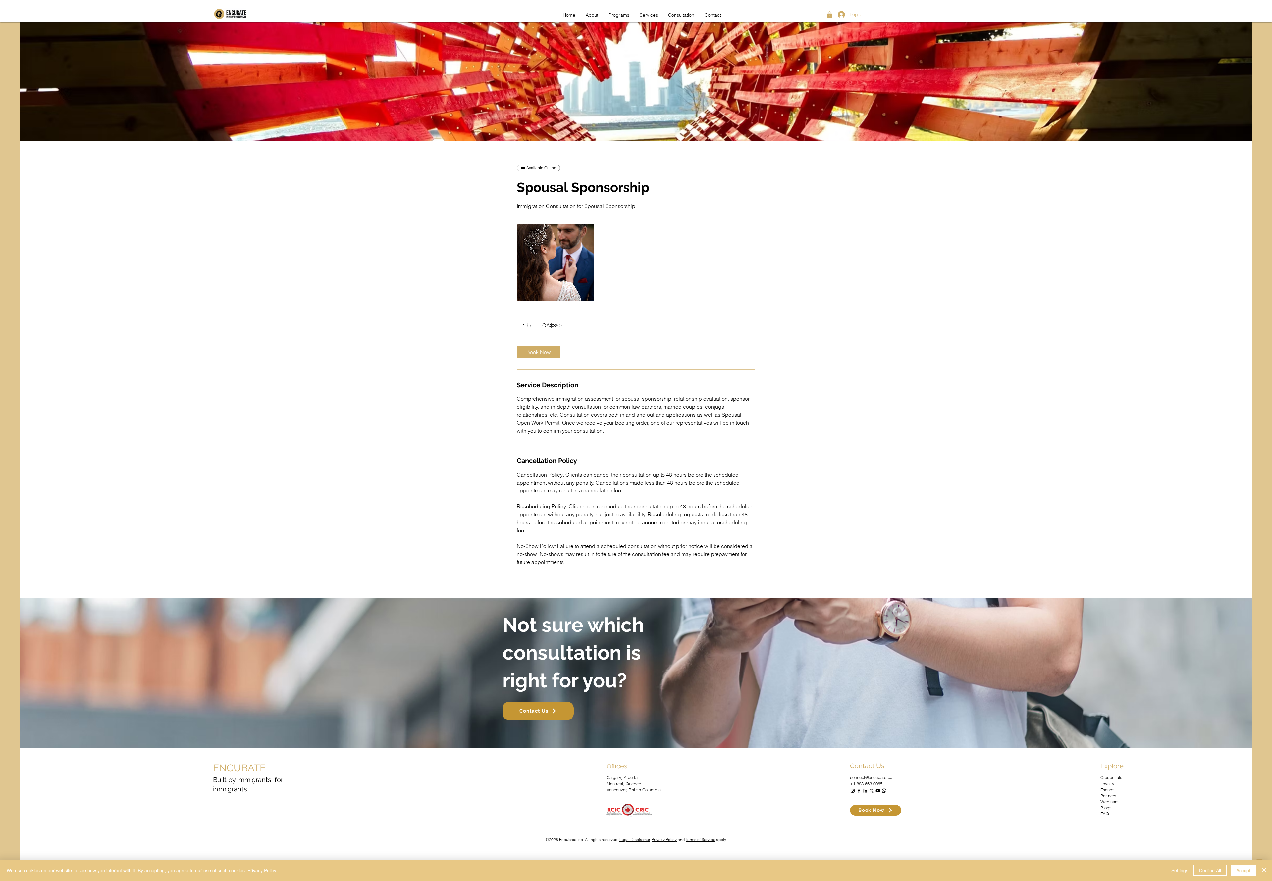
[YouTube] (877, 790)
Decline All (1210, 870)
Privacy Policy (664, 839)
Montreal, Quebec (624, 783)
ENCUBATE (239, 768)
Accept (1243, 870)
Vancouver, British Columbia (634, 789)
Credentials (1111, 777)
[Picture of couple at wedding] (555, 262)
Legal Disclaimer (634, 839)
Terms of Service (700, 839)
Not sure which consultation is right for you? (573, 652)
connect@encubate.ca (871, 777)
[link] (538, 352)
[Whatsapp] (884, 790)
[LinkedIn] (865, 790)
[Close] (1264, 870)
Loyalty (1107, 783)
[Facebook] (859, 790)
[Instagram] (852, 790)
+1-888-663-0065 (866, 783)
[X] (871, 790)
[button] (829, 14)
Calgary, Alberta (622, 777)
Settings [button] (1179, 870)
